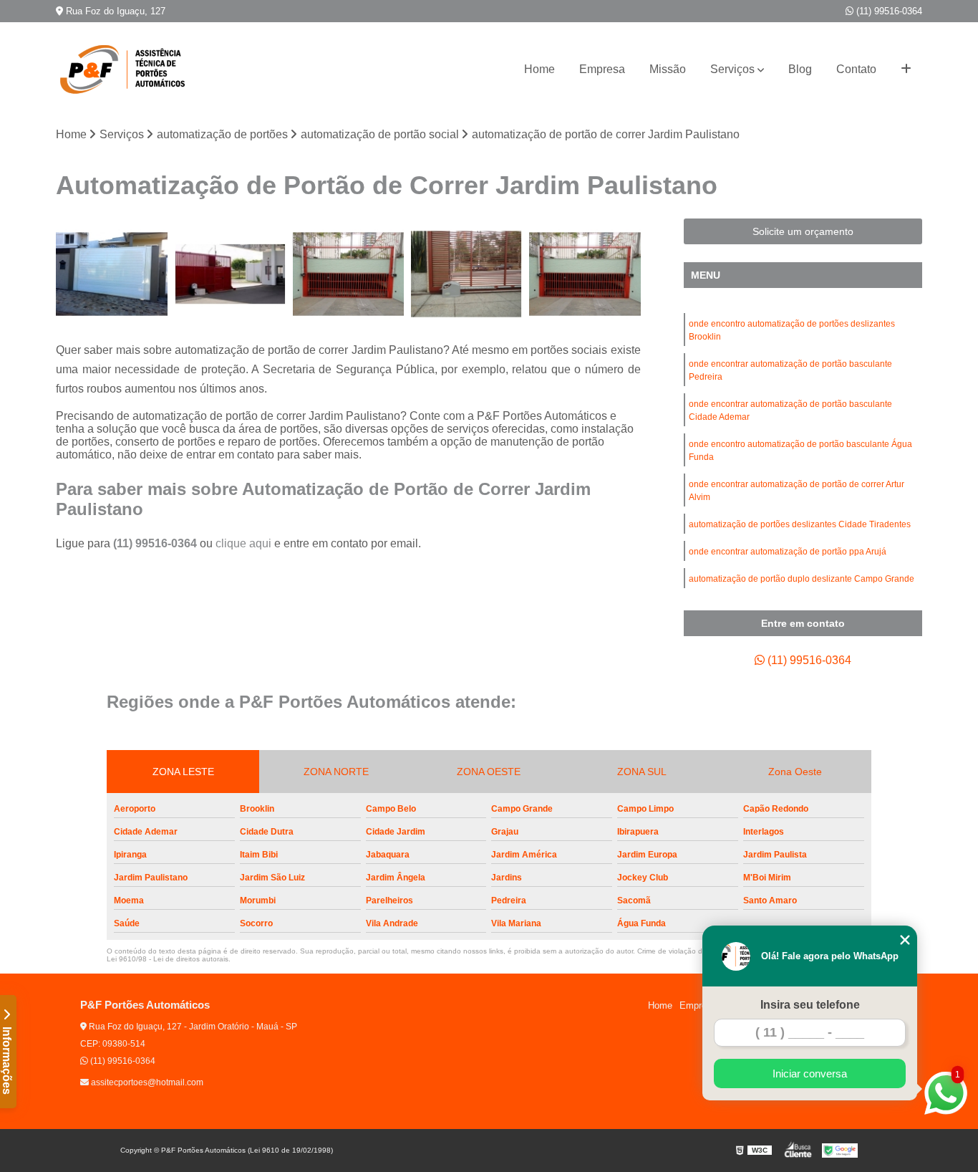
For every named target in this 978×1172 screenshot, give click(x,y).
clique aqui (243, 543)
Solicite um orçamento (802, 231)
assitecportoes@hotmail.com (146, 1082)
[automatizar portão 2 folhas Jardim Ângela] (584, 274)
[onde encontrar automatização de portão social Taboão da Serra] (348, 274)
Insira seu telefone (810, 1005)
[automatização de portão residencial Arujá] (230, 274)
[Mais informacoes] (906, 69)
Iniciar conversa (810, 1073)
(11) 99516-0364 (887, 11)
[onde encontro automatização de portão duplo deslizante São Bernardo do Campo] (111, 274)
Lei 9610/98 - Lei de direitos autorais (167, 959)
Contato (856, 69)
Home (539, 69)
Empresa (602, 69)
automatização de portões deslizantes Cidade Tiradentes (800, 524)
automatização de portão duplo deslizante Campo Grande (801, 579)
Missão (667, 69)
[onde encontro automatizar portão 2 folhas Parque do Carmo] (466, 274)
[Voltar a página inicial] (127, 69)
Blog (800, 69)
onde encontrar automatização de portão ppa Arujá (787, 552)
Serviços (732, 69)
